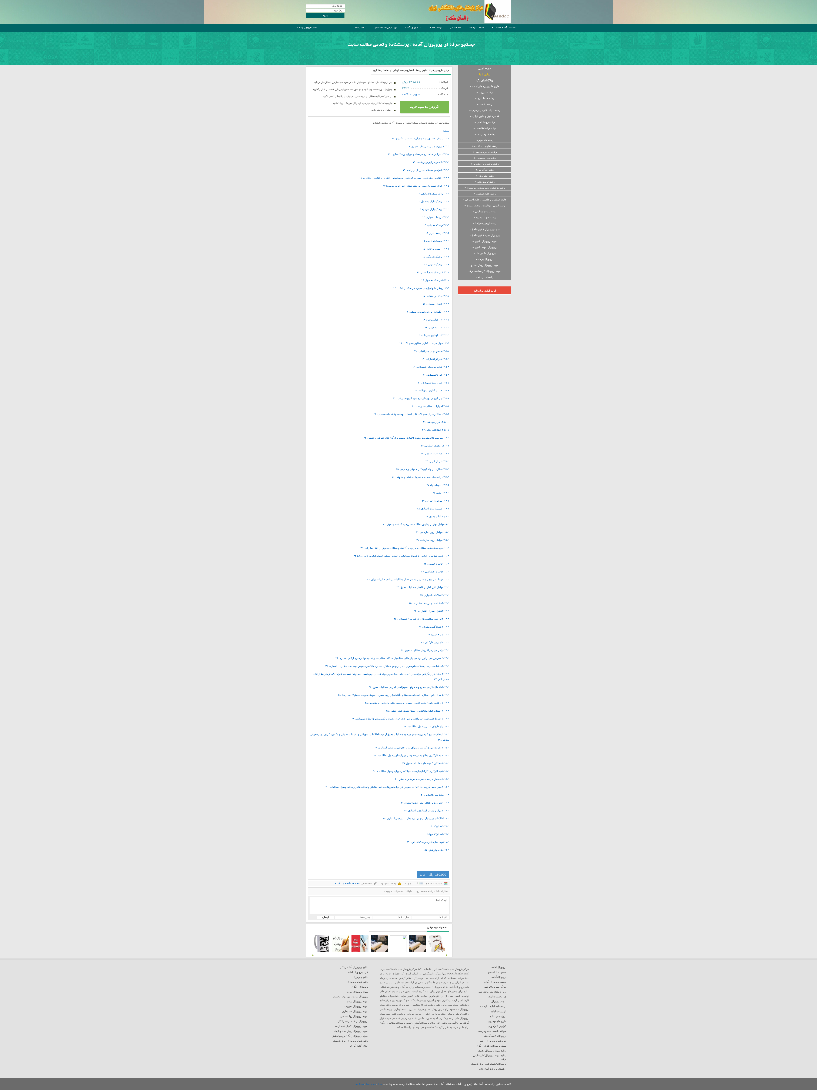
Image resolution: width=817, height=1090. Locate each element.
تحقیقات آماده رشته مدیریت (398, 891)
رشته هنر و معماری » (484, 157)
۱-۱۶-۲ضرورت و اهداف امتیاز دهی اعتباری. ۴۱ (425, 802)
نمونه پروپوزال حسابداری (355, 1011)
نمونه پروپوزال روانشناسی (354, 1016)
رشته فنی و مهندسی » (485, 151)
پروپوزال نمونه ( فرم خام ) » (485, 235)
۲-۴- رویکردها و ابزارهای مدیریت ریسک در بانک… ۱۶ (421, 288)
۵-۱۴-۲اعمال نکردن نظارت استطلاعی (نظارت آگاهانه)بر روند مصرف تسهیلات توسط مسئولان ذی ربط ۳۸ (393, 695)
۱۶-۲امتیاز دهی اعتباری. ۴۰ (435, 794)
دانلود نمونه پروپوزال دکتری (492, 1050)
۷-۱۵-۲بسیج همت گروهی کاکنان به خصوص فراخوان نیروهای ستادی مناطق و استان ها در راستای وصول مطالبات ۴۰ (387, 786)
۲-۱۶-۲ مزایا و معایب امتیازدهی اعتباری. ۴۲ (426, 810)
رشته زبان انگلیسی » (484, 128)
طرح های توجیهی (497, 1021)
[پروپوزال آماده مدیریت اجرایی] (398, 951)
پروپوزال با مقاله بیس (385, 27)
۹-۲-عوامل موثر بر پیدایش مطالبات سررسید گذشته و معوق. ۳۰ (416, 524)
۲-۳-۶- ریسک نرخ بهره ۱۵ (435, 240)
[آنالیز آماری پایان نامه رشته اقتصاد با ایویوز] (360, 951)
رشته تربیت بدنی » (485, 181)
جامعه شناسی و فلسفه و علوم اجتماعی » (485, 199)
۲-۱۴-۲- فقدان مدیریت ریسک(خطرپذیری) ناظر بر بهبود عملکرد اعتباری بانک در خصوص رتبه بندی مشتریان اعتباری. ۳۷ (387, 666)
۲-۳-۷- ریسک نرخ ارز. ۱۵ (436, 248)
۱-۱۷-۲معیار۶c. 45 (439, 826)
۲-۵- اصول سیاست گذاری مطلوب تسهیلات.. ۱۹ (424, 343)
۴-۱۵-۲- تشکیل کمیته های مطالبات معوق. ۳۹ (425, 763)
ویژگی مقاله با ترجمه (495, 986)
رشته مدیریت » (485, 92)
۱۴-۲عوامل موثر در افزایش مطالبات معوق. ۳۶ (425, 650)
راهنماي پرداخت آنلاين (381, 110)
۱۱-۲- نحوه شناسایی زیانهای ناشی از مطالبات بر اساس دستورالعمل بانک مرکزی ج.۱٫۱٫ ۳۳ (401, 555)
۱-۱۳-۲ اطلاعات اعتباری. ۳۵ (434, 595)
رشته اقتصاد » (484, 104)
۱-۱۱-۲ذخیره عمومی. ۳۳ (436, 563)
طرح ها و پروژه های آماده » (484, 86)
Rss (380, 1084)
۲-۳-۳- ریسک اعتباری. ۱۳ (435, 217)
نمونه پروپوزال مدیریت (356, 1006)
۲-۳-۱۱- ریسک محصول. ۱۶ (435, 280)
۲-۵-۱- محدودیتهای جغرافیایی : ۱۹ (431, 351)
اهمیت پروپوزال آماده (495, 981)
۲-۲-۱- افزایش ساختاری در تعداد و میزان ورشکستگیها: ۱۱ (418, 154)
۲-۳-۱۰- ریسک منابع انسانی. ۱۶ (433, 272)
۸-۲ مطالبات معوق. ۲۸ (437, 516)
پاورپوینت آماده (498, 1011)
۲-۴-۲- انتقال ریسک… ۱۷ (436, 303)
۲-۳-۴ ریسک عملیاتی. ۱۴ (436, 225)
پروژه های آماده (498, 1016)
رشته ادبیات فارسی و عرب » (484, 110)
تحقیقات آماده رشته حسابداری (432, 891)
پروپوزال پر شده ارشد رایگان (352, 1021)
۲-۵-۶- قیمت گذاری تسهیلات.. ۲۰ (432, 390)
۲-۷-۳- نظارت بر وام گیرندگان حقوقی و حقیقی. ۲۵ (422, 469)
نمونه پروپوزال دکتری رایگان (491, 1045)
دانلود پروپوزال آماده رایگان (354, 967)
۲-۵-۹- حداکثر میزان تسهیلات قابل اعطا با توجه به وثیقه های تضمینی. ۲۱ (411, 414)
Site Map (359, 1084)
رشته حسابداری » (484, 98)
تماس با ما (360, 27)
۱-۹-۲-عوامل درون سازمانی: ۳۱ (432, 532)
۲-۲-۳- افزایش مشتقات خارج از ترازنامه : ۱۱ (426, 170)
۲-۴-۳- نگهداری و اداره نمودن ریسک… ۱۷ (427, 311)
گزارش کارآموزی (497, 1026)
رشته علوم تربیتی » (484, 134)
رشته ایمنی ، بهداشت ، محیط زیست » (484, 205)
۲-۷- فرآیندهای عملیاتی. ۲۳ (435, 445)
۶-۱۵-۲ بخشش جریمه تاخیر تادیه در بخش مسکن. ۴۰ (422, 779)
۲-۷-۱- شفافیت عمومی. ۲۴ (435, 453)
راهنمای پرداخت (484, 277)
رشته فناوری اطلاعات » (484, 145)
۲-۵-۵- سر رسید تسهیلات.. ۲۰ (433, 382)
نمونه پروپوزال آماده (357, 991)
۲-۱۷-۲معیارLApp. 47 (438, 834)
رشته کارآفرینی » (484, 169)
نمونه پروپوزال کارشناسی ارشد (484, 271)
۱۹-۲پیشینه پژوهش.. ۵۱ (436, 849)
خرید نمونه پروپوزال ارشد (493, 1040)
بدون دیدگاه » (411, 94)
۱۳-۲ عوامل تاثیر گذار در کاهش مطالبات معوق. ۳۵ (423, 587)
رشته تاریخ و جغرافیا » (485, 223)
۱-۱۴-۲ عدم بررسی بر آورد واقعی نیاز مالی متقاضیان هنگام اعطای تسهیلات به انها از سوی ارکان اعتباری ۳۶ (392, 658)
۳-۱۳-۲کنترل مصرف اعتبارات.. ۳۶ (431, 610)
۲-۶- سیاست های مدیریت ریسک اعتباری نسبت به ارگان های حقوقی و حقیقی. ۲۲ (406, 437)
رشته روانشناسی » (484, 122)
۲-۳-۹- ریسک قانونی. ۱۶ (436, 264)
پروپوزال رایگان (359, 986)
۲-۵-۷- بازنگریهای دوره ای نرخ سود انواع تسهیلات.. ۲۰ (421, 398)
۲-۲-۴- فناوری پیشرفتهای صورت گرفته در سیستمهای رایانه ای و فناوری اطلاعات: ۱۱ (404, 177)
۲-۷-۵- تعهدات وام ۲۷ (438, 484)
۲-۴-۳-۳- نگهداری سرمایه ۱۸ (434, 335)
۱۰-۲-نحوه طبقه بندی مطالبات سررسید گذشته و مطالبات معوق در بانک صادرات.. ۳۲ (404, 547)
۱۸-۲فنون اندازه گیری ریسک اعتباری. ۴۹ (428, 842)
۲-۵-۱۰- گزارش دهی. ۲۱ (436, 422)
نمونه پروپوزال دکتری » (485, 241)
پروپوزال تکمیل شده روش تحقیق (488, 1063)
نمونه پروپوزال (498, 1001)
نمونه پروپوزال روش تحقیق (484, 265)
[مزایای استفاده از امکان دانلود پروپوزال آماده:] (321, 951)
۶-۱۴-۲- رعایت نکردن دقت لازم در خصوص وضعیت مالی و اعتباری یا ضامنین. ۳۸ (407, 702)
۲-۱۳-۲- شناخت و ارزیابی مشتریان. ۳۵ (429, 603)
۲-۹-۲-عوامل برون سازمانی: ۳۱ (432, 540)
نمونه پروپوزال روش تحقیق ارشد (350, 1031)
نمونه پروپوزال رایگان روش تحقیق (350, 1035)
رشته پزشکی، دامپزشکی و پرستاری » (484, 187)
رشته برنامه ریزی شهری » (485, 163)
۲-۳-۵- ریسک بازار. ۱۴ (437, 233)
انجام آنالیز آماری (359, 1045)
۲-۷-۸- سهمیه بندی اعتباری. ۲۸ (433, 508)
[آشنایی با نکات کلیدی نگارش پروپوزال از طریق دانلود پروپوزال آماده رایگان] (340, 951)
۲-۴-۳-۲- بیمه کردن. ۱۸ (437, 327)
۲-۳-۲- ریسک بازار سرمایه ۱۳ (433, 209)
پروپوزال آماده (412, 27)
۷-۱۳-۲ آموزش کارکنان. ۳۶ (435, 642)
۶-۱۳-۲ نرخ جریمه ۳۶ (438, 634)
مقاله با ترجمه (477, 27)
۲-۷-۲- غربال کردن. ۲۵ (437, 461)
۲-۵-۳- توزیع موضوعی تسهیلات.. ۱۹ (431, 366)
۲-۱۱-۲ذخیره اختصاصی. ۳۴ (435, 571)
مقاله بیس (455, 27)
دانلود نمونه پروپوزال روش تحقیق (350, 1040)
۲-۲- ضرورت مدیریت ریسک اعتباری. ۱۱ (428, 146)
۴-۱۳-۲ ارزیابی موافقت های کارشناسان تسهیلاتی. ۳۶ (421, 618)
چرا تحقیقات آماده (496, 996)
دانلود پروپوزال (360, 977)
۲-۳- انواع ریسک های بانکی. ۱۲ (433, 193)
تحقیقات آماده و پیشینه (504, 27)
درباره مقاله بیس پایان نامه (492, 991)
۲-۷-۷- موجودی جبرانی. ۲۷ (435, 500)
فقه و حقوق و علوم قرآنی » (484, 116)
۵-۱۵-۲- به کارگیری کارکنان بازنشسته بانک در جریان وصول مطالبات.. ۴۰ (411, 771)
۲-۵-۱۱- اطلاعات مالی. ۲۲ (435, 429)
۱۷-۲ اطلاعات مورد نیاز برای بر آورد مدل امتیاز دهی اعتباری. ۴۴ (416, 818)
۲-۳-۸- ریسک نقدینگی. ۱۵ (436, 256)
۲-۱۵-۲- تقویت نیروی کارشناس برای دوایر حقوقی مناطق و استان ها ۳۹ (411, 747)
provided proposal (497, 972)
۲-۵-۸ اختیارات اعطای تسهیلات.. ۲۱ (430, 406)
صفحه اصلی (484, 68)
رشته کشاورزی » (485, 175)
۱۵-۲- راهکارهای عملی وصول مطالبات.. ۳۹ (426, 726)
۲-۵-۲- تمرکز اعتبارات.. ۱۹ (435, 359)
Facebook (371, 1084)
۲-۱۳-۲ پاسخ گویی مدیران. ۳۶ (433, 626)
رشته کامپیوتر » (484, 140)
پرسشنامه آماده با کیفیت (493, 1006)
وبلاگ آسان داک (484, 80)
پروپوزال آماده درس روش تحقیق (350, 996)
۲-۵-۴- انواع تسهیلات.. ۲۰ (436, 374)
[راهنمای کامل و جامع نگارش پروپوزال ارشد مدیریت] (436, 951)
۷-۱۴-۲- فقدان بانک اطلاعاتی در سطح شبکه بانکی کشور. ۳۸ (417, 710)
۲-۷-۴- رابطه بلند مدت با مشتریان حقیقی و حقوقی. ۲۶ (420, 477)
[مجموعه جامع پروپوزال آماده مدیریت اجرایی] (379, 951)
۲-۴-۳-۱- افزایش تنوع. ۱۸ (436, 319)
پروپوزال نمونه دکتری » (485, 247)
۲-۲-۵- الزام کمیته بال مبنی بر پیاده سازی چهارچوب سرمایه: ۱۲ (416, 185)
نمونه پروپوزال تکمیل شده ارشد (351, 1026)
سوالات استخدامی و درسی (492, 1031)
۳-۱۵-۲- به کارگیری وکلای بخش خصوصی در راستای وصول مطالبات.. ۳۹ (411, 755)
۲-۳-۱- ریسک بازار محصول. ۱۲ (433, 201)
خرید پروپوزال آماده (358, 972)
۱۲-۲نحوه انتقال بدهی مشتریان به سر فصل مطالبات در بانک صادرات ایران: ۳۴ (408, 579)
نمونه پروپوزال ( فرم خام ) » (485, 229)
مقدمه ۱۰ (444, 130)
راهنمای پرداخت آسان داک (492, 1068)
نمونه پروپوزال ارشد (357, 1001)
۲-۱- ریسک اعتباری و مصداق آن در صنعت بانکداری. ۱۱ (420, 138)
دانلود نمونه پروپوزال (357, 981)
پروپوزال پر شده (484, 259)
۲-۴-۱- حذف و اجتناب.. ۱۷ (436, 296)
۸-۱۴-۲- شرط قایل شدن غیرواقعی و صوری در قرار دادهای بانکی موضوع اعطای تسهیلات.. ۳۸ (400, 718)
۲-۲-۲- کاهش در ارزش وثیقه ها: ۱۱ (431, 162)
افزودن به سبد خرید (424, 107)
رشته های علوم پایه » (485, 217)
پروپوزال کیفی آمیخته (495, 1035)
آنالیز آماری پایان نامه (485, 290)
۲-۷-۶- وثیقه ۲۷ (441, 492)
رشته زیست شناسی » (485, 211)
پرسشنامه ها (435, 27)
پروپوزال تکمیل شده (485, 253)
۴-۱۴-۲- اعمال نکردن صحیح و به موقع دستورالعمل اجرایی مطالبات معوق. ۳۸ (409, 687)
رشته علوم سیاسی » (485, 193)
